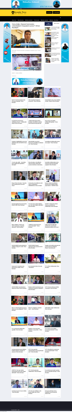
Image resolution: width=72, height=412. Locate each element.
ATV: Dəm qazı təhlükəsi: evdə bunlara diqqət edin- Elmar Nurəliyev (34, 392)
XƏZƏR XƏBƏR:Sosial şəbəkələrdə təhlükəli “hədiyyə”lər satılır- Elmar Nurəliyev (19, 246)
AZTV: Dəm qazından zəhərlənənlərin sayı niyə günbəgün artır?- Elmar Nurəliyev (35, 350)
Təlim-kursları (36, 20)
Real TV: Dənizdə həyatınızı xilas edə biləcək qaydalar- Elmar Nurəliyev (18, 101)
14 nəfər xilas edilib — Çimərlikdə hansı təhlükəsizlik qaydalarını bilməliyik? (19, 163)
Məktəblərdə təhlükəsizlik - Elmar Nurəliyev (55, 48)
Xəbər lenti (14, 20)
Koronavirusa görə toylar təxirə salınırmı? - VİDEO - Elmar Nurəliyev (55, 28)
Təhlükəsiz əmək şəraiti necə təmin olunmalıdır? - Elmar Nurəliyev (34, 226)
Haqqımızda (16, 8)
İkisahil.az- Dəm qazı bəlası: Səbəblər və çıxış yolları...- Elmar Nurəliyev (35, 330)
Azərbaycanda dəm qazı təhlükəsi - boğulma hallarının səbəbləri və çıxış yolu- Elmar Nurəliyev (19, 350)
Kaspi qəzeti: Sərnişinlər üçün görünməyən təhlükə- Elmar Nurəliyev (18, 267)
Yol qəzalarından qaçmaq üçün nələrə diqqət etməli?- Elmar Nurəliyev (55, 54)
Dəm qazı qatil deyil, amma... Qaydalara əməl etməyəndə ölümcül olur (51, 392)
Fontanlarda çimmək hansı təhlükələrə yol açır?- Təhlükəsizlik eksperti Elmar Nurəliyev (19, 122)
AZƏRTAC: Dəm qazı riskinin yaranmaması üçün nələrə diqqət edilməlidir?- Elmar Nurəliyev (19, 371)
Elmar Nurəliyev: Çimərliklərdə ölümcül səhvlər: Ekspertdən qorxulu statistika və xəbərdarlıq (35, 163)
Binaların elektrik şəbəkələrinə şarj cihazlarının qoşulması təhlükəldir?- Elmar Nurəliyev (36, 288)
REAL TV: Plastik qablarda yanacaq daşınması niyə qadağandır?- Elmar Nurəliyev (19, 309)
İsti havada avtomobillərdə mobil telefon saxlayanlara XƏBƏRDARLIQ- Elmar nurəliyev (35, 184)
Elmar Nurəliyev (21, 20)
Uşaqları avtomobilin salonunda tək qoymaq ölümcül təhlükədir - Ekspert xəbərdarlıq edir (52, 246)
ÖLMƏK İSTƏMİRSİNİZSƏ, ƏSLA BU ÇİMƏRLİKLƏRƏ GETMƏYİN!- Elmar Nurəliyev (19, 143)
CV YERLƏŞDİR (56, 12)
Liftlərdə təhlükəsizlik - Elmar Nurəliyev (55, 38)
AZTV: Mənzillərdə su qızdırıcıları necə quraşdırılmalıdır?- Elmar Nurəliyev (52, 350)
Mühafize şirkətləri (28, 20)
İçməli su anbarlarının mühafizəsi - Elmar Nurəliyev (54, 43)
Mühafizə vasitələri (44, 20)
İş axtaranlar (49, 12)
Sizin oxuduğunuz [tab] (48, 24)
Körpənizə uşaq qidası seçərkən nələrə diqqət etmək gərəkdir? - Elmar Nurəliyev (55, 60)
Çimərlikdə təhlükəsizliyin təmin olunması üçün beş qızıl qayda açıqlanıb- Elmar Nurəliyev (52, 163)
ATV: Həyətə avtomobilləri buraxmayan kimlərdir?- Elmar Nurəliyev (51, 330)
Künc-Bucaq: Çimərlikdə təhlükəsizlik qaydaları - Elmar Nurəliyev (51, 122)
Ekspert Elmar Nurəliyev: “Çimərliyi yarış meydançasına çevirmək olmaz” (19, 184)
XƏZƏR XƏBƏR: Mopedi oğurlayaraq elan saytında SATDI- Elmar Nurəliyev (35, 246)
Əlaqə (21, 8)
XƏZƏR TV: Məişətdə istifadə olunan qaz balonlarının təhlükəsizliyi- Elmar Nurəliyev (51, 205)
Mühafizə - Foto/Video (54, 20)
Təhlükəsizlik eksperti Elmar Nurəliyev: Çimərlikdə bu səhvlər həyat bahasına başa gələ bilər (35, 122)
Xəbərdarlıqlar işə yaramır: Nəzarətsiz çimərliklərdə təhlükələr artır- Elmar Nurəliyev (35, 143)
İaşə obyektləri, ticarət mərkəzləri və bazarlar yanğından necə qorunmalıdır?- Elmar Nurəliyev (55, 34)
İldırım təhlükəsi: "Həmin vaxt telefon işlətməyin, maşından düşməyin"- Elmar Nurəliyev (18, 226)
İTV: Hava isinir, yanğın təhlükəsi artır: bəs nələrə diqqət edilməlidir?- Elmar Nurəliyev (36, 205)
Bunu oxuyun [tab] (56, 23)
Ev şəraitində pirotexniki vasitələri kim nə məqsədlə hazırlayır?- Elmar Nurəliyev (52, 371)
